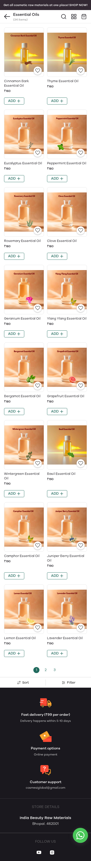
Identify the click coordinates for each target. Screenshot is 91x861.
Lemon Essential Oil (20, 638)
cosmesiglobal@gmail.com (45, 787)
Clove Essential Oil (62, 241)
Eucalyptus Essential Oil (23, 163)
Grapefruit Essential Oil (65, 396)
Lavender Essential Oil (65, 638)
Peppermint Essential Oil (66, 163)
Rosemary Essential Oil (22, 241)
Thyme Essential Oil (62, 81)
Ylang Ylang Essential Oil (66, 318)
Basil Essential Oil (61, 474)
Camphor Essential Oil (21, 556)
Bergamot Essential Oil (22, 396)
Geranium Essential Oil (22, 318)
